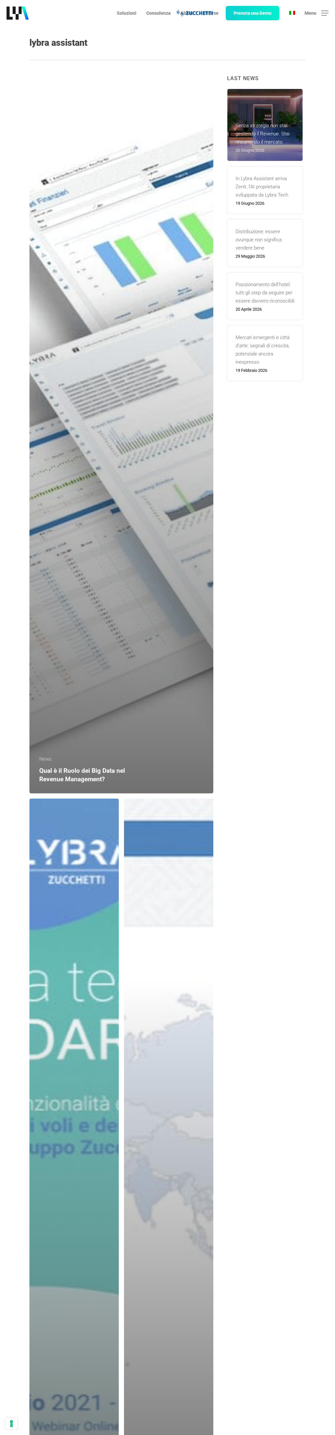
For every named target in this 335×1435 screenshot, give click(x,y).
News (45, 759)
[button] (316, 13)
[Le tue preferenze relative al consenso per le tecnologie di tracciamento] (11, 1423)
